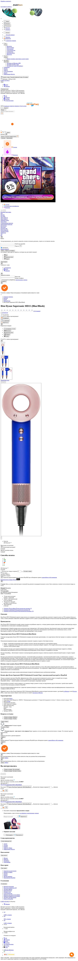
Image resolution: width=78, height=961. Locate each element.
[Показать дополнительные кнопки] (1, 791)
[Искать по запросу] (2, 113)
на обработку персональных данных (29, 813)
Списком (3, 138)
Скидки (6, 845)
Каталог (6, 298)
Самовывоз (7, 67)
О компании (10, 51)
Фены (10, 698)
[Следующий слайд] (4, 774)
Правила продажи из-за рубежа (12, 894)
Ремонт (5, 875)
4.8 (4, 916)
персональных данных (21, 279)
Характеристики (5, 380)
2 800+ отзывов (8, 915)
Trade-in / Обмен (8, 848)
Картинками (9, 138)
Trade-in (6, 70)
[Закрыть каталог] (1, 294)
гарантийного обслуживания (49, 577)
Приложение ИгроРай (9, 877)
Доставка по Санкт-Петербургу (15, 66)
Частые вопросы (8, 876)
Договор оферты (8, 889)
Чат (2, 82)
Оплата (5, 68)
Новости (6, 859)
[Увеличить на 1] (22, 571)
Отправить (3, 281)
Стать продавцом (8, 71)
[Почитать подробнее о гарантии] (2, 577)
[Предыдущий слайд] (2, 774)
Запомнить (5, 247)
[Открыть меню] (2, 106)
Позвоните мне (4, 89)
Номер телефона (19, 278)
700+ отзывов (7, 919)
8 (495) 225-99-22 (5, 80)
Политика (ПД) (11, 53)
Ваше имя (17, 276)
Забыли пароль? (5, 249)
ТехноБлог (6, 860)
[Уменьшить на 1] (1, 571)
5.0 (4, 912)
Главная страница (8, 296)
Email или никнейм (20, 244)
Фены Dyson (7, 301)
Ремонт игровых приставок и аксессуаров (18, 58)
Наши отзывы (10, 47)
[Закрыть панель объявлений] (1, 18)
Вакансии (9, 54)
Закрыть (3, 737)
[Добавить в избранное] (3, 791)
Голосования (10, 49)
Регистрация (4, 261)
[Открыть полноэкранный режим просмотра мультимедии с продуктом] (21, 459)
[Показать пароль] (20, 246)
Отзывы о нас (7, 892)
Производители (8, 890)
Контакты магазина (9, 886)
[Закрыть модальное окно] (2, 237)
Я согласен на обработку (14, 279)
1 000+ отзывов (8, 923)
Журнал (6, 858)
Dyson (5, 299)
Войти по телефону (9, 250)
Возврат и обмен (8, 872)
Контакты (9, 46)
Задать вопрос (4, 721)
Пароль (17, 246)
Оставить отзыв (5, 727)
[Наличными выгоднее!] (2, 547)
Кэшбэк (6, 846)
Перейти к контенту (6, 1)
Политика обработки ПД (10, 888)
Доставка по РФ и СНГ (13, 64)
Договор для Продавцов (10, 897)
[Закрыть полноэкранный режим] (2, 341)
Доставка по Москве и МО (14, 63)
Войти (8, 132)
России (75, 691)
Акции (5, 72)
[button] (39, 591)
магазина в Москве (38, 692)
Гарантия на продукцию (10, 871)
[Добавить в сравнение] (6, 790)
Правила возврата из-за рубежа (12, 896)
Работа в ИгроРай (8, 899)
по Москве (66, 691)
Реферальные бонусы (9, 74)
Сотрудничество (11, 50)
